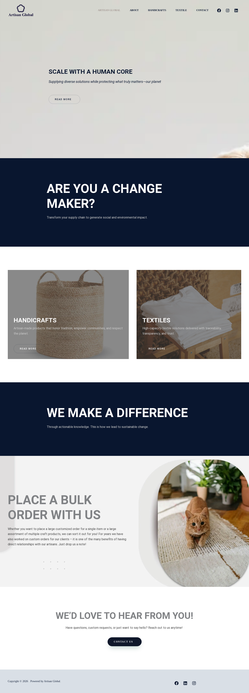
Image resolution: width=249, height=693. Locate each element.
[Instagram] (228, 10)
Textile (181, 10)
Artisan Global (109, 10)
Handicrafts (157, 10)
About (134, 10)
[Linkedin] (236, 10)
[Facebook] (219, 10)
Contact (202, 10)
